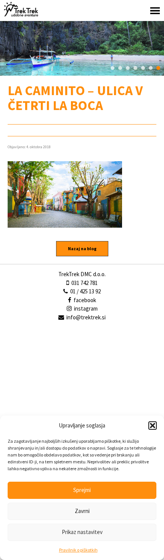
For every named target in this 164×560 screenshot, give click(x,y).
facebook (84, 300)
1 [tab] (112, 68)
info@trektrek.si (86, 317)
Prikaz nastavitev (82, 532)
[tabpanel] (82, 48)
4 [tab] (135, 68)
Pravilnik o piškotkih (78, 550)
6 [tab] (151, 68)
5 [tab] (143, 68)
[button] (152, 425)
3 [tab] (128, 68)
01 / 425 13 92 (85, 291)
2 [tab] (120, 68)
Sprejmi (82, 490)
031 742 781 (84, 282)
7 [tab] (158, 68)
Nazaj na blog (82, 248)
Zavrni (82, 511)
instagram (85, 308)
